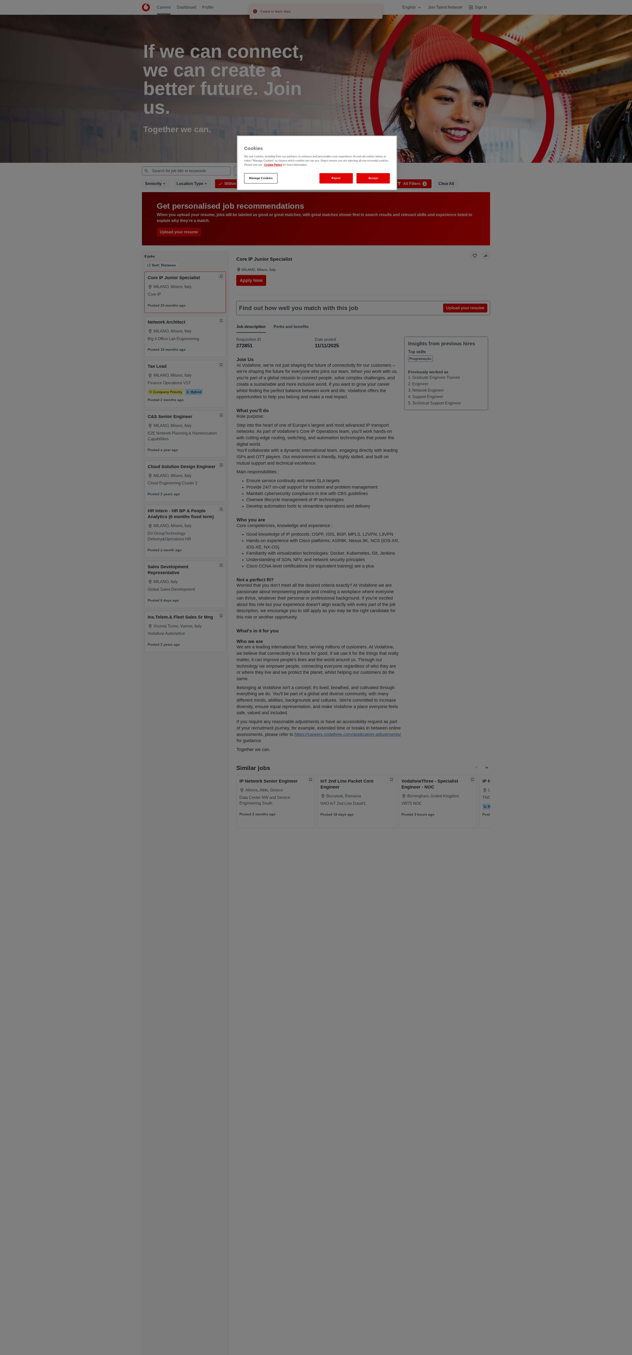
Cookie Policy (273, 164)
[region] (317, 162)
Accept (373, 178)
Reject (336, 178)
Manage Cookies (261, 178)
